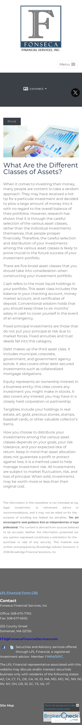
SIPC (59, 657)
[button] (67, 64)
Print (12, 121)
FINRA (49, 657)
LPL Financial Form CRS (19, 593)
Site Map (7, 705)
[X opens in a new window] (75, 95)
